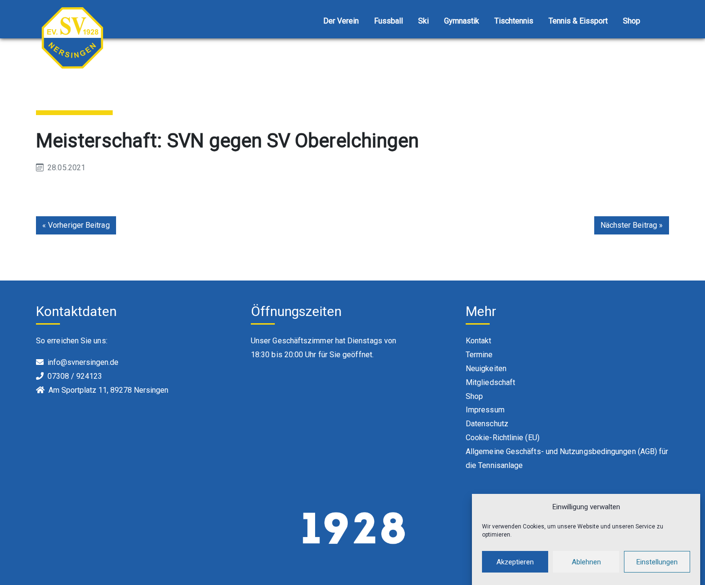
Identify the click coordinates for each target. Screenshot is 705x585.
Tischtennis (513, 20)
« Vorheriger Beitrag (76, 225)
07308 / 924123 (74, 376)
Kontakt (479, 340)
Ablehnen (586, 562)
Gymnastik (461, 20)
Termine (479, 354)
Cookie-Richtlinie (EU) (503, 437)
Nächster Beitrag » (631, 225)
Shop (631, 20)
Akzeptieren (515, 562)
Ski (423, 20)
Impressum (485, 409)
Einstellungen (657, 562)
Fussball (388, 20)
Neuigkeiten (486, 368)
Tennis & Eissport (578, 20)
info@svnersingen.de (82, 362)
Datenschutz (487, 423)
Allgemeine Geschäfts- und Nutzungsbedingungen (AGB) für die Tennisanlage (567, 458)
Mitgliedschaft (490, 382)
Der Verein (341, 20)
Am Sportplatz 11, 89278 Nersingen (108, 390)
